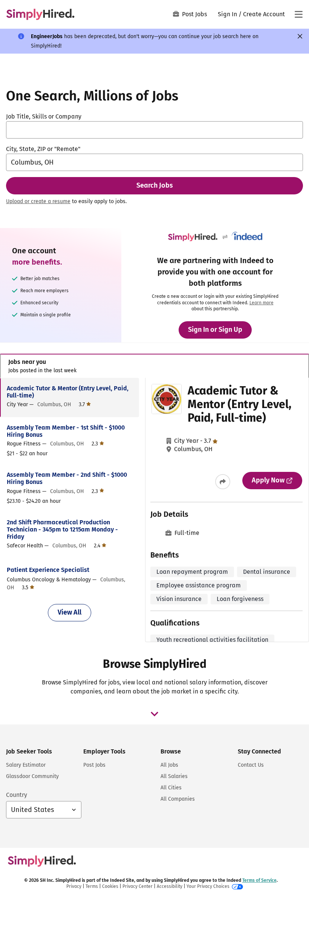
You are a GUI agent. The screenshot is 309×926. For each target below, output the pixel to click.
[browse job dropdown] (154, 713)
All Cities (171, 787)
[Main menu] (298, 14)
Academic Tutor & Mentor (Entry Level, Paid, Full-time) (67, 392)
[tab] (154, 366)
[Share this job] (222, 481)
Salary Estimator (26, 765)
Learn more (261, 302)
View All (69, 612)
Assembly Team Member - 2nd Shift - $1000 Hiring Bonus (67, 478)
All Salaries (174, 776)
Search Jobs (154, 185)
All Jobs (169, 765)
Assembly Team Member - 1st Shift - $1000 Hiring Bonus (66, 431)
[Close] (300, 36)
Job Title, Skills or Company (43, 116)
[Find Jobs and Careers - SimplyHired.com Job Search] (40, 14)
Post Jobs (194, 14)
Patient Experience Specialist (48, 569)
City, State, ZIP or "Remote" (43, 149)
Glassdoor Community (32, 776)
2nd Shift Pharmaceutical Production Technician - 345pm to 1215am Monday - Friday (62, 529)
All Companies (178, 799)
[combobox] (154, 130)
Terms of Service (259, 880)
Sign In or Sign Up (215, 329)
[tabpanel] (154, 510)
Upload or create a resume (38, 201)
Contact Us (251, 765)
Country (16, 794)
